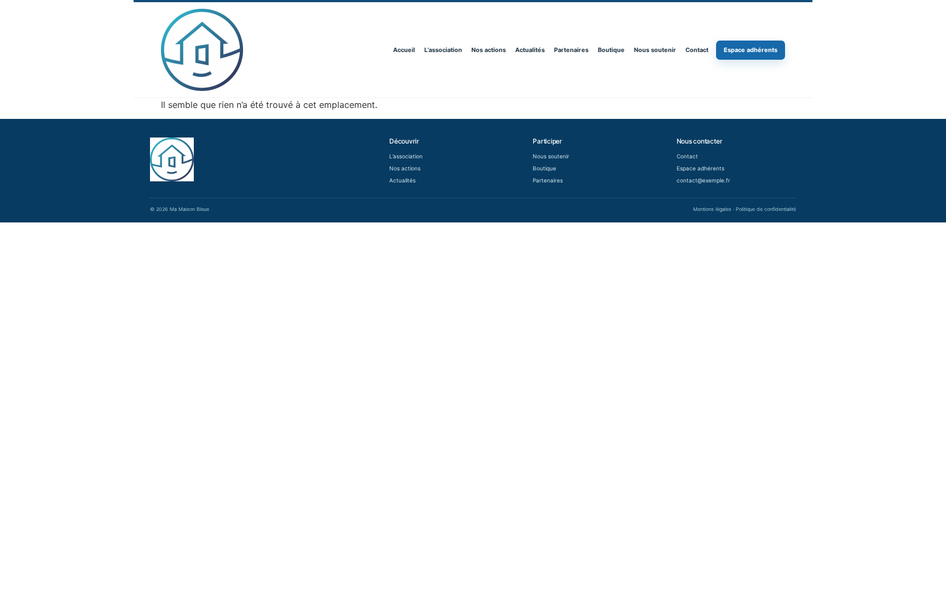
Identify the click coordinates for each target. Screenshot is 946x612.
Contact (696, 50)
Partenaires (571, 50)
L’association (443, 50)
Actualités (530, 50)
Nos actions (488, 50)
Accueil (404, 50)
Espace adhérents (750, 50)
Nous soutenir (655, 50)
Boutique (611, 50)
